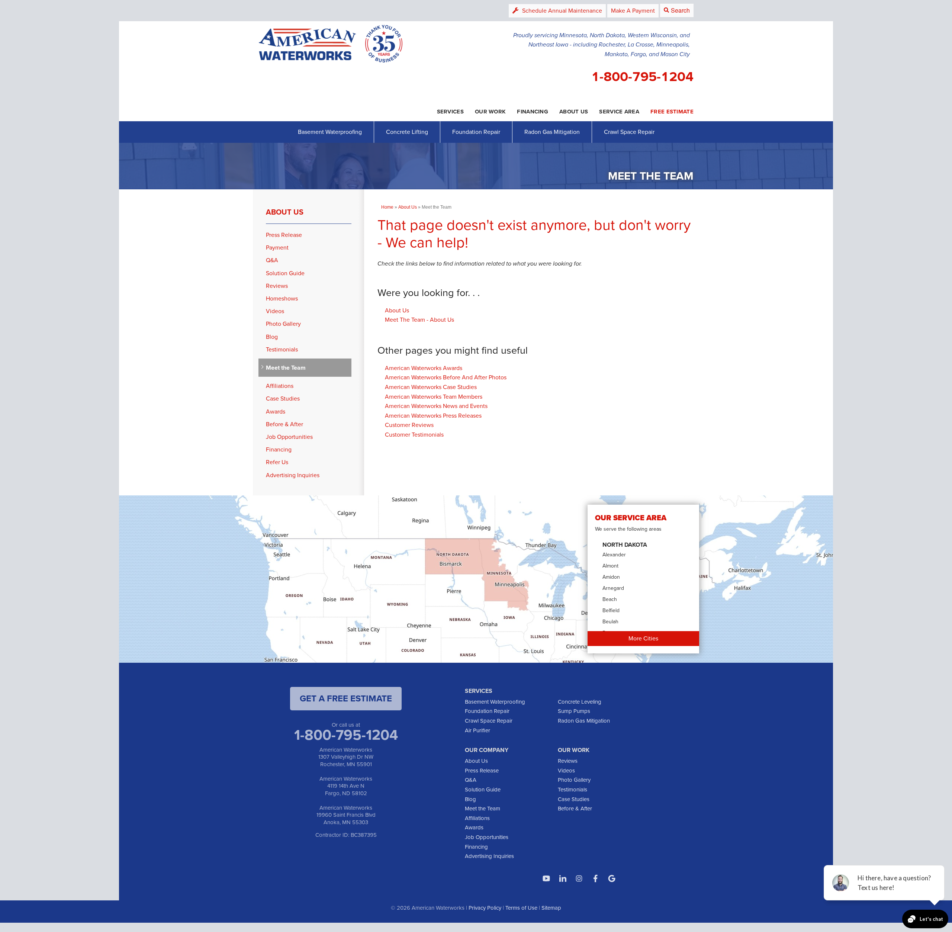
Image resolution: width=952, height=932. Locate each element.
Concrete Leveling (579, 702)
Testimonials (282, 349)
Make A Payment (633, 10)
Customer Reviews (409, 425)
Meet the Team (286, 367)
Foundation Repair (476, 132)
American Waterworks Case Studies (431, 387)
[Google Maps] (611, 878)
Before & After (284, 424)
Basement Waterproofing (330, 132)
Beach (609, 599)
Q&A (272, 260)
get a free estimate (346, 698)
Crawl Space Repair (629, 132)
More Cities (643, 638)
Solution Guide (285, 273)
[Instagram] (579, 878)
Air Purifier (477, 730)
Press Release (284, 234)
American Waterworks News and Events (436, 406)
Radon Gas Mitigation (552, 132)
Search (680, 10)
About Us (397, 310)
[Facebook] (595, 878)
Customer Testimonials (414, 434)
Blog (272, 336)
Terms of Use (521, 908)
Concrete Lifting (407, 132)
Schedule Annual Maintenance (562, 10)
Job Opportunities (289, 436)
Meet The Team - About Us (419, 319)
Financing (279, 449)
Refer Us (277, 462)
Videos (275, 311)
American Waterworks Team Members (433, 396)
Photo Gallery (283, 323)
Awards (275, 411)
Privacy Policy (485, 908)
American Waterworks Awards (423, 368)
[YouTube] (546, 878)
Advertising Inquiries (292, 475)
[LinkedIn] (562, 878)
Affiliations (279, 385)
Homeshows (282, 298)
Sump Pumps (574, 711)
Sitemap (551, 908)
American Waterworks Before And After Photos (445, 377)
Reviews (277, 285)
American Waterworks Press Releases (433, 415)
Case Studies (283, 398)
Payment (277, 247)
